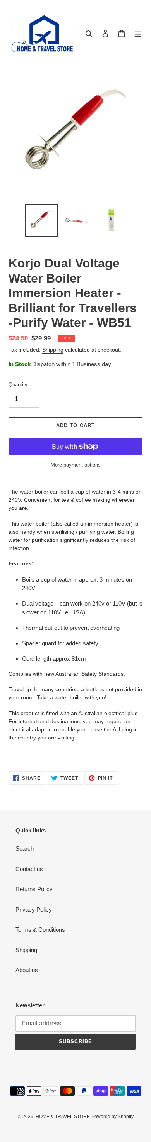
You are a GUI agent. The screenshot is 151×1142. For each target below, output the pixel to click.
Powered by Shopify (112, 1116)
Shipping (52, 350)
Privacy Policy (33, 909)
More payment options (76, 465)
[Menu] (138, 33)
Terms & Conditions (40, 929)
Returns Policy (34, 889)
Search (24, 848)
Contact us (29, 869)
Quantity (18, 384)
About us (26, 970)
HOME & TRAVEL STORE (63, 1116)
